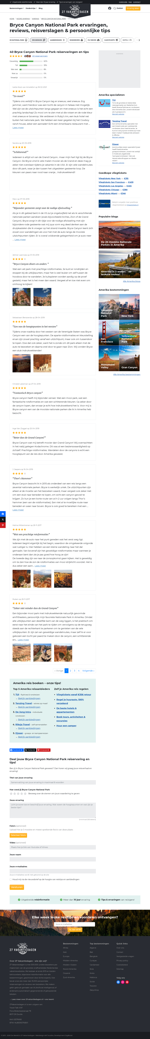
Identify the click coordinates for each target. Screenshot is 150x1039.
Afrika (65, 948)
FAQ (130, 2)
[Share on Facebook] (3, 514)
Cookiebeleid (122, 965)
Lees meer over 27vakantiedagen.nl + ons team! (33, 999)
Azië (65, 952)
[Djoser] (105, 147)
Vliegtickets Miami (108, 193)
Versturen (17, 887)
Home (12, 19)
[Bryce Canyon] (22, 296)
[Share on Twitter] (3, 519)
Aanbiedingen (56, 40)
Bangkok (94, 956)
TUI (114, 100)
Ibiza (92, 969)
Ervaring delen (133, 8)
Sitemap (120, 969)
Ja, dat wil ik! (75, 930)
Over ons (123, 2)
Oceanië (66, 973)
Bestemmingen (16, 8)
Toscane (93, 986)
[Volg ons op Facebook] (109, 8)
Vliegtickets (109, 40)
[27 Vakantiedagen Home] (75, 9)
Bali (91, 952)
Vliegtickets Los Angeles (111, 186)
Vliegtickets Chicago (109, 190)
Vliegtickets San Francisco (112, 182)
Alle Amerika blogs (131, 281)
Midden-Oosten (70, 965)
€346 (123, 193)
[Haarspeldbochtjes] (42, 363)
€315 (126, 178)
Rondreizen (75, 40)
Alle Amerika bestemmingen (126, 374)
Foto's (12, 826)
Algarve (93, 948)
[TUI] (105, 103)
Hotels (126, 40)
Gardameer (94, 965)
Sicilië (92, 982)
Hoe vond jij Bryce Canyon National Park (30, 790)
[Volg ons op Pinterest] (127, 982)
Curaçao (93, 961)
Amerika (35, 19)
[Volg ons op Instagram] (122, 982)
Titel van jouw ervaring (21, 778)
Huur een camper (66, 725)
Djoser (115, 144)
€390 (125, 190)
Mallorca (93, 977)
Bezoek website (118, 114)
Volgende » (88, 670)
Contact (136, 2)
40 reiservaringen (40, 56)
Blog (41, 8)
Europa (66, 956)
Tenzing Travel (119, 121)
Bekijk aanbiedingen (29, 698)
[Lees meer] (19, 239)
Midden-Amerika (70, 961)
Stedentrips (30, 8)
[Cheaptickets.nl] (105, 204)
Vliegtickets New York (110, 178)
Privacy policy (122, 961)
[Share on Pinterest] (3, 525)
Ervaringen (37, 40)
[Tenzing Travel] (105, 124)
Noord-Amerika (23, 19)
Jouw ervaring (17, 800)
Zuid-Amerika (69, 977)
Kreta (92, 973)
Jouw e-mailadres (18, 866)
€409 (130, 182)
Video (12, 843)
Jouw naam (15, 855)
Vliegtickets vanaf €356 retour (73, 694)
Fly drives (92, 40)
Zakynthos (94, 990)
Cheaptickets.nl (132, 205)
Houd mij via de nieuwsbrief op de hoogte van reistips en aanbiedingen (45, 879)
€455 (129, 186)
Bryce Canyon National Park (53, 19)
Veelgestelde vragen (125, 956)
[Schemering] (22, 363)
